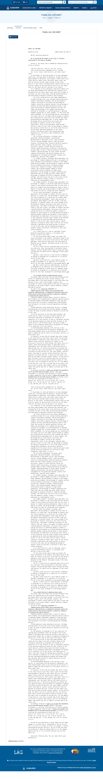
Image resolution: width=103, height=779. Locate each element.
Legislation (50, 17)
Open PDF (14, 36)
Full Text (18, 28)
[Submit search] (95, 2)
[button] (28, 8)
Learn (94, 767)
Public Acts (57, 17)
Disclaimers (87, 767)
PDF (41, 28)
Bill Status (10, 28)
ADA (81, 767)
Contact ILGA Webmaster (55, 752)
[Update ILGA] (64, 2)
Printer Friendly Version (30, 28)
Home (44, 17)
